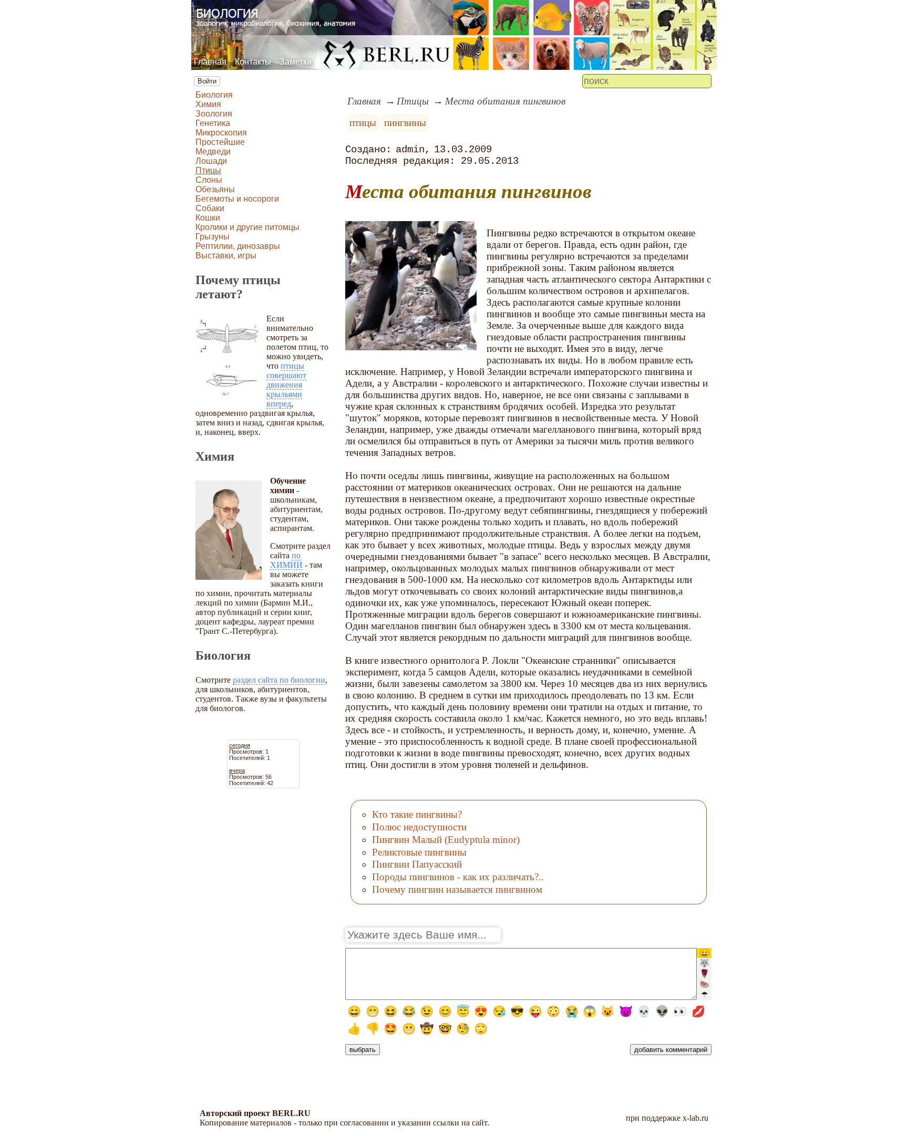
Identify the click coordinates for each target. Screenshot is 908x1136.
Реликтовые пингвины (419, 852)
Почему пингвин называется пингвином (457, 889)
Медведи (213, 151)
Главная (210, 61)
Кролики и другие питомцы (247, 227)
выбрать (362, 1050)
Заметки (296, 61)
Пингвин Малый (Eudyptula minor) (446, 839)
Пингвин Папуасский (417, 864)
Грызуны (212, 236)
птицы (362, 122)
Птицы (208, 170)
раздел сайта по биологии (279, 679)
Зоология (213, 113)
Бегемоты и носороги (237, 198)
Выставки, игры (225, 255)
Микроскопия (221, 132)
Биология (214, 94)
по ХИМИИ (286, 560)
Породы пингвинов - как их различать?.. (458, 876)
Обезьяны (215, 189)
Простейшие (220, 142)
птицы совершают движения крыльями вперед (286, 384)
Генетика (212, 123)
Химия (208, 104)
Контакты (253, 61)
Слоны (208, 179)
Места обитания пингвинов (505, 101)
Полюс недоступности (419, 826)
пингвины (405, 122)
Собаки (209, 208)
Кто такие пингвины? (417, 814)
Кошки (207, 217)
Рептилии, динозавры (237, 246)
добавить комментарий (670, 1050)
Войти (207, 81)
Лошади (211, 161)
